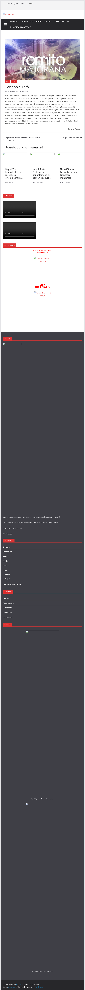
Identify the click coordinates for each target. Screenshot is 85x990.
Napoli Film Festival (71, 137)
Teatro (39, 22)
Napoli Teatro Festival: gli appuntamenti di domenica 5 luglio (42, 173)
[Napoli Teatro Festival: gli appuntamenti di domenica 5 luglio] (42, 154)
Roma (7, 574)
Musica (48, 22)
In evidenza (7, 608)
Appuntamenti (8, 603)
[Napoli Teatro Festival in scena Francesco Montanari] (70, 154)
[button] (67, 21)
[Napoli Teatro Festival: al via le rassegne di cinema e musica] (15, 154)
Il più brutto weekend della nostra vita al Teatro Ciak (23, 139)
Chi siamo (14, 22)
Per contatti (27, 22)
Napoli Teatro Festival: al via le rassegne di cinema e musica (14, 173)
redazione (25, 92)
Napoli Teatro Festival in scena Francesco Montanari (68, 173)
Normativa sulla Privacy (20, 27)
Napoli (14, 82)
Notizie (6, 598)
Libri (57, 22)
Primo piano (7, 612)
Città (64, 22)
